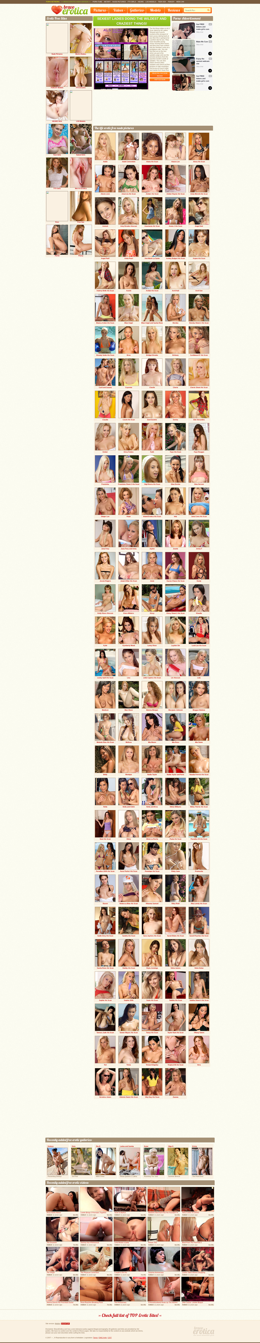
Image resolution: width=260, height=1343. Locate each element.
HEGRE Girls (57, 121)
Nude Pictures (119, 2)
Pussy (80, 256)
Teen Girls (57, 155)
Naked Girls (80, 155)
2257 (110, 1338)
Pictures (99, 10)
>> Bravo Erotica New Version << (76, 2)
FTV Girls (132, 2)
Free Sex (80, 222)
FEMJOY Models (57, 88)
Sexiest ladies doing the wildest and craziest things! (131, 21)
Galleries (136, 10)
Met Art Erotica (81, 188)
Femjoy (171, 2)
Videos (118, 10)
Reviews (174, 10)
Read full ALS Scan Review (159, 75)
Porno (57, 256)
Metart (107, 2)
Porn (57, 222)
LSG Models (151, 2)
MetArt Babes (80, 54)
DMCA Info (103, 1338)
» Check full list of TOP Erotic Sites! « (130, 1315)
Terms (95, 1338)
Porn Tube (97, 2)
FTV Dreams (81, 88)
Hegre (141, 2)
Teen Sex (162, 2)
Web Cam (180, 2)
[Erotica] (69, 14)
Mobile (57, 1324)
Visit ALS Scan (159, 79)
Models (155, 10)
